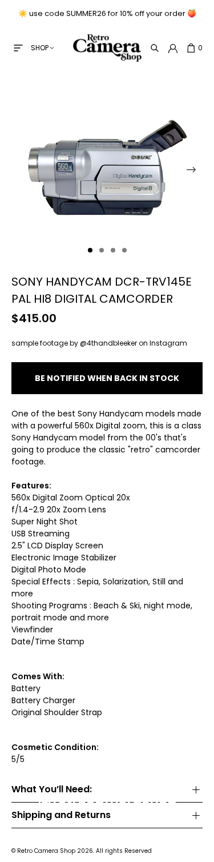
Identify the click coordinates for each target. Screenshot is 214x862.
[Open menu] (18, 48)
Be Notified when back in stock (107, 378)
